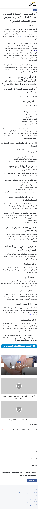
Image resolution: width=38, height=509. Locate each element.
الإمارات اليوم (33, 505)
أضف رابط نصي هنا (32, 489)
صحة (35, 10)
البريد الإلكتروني (32, 458)
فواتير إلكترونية (33, 498)
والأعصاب (28, 315)
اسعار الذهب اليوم (32, 502)
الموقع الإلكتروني (32, 465)
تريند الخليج (19, 36)
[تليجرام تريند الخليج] (19, 346)
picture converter (32, 495)
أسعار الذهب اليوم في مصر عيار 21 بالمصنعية (25, 492)
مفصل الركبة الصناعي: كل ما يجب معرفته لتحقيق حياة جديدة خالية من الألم (19, 367)
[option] (19, 365)
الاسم (35, 451)
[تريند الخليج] (32, 4)
